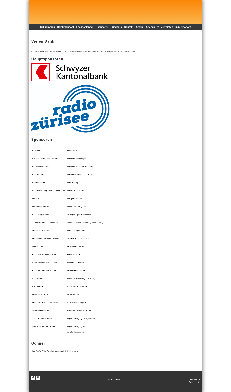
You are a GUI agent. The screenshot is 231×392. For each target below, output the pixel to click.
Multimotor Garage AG (76, 206)
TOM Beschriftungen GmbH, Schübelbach (60, 351)
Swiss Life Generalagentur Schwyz (81, 278)
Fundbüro (116, 27)
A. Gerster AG (37, 150)
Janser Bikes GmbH (40, 294)
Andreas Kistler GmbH (41, 166)
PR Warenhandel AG (75, 246)
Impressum (195, 379)
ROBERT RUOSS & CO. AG (78, 238)
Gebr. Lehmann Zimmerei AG (44, 254)
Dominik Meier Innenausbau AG (45, 222)
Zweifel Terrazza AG (75, 332)
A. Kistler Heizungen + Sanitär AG (46, 159)
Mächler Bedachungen (76, 159)
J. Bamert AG (37, 286)
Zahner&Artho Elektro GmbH (79, 310)
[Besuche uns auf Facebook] (33, 378)
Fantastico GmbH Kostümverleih (45, 238)
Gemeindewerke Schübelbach (44, 262)
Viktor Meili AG (73, 294)
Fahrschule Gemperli (40, 230)
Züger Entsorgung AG (76, 326)
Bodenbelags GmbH (40, 214)
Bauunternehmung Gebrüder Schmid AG (49, 190)
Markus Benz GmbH (75, 190)
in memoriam (183, 27)
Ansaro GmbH (38, 174)
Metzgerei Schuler (74, 199)
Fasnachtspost (84, 27)
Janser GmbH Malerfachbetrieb (45, 302)
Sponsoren (102, 27)
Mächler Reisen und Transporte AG (81, 166)
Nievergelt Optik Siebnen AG (79, 214)
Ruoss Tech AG (73, 254)
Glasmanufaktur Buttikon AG (44, 270)
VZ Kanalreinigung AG (76, 302)
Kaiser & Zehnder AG (40, 310)
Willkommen (47, 27)
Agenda (150, 27)
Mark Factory (72, 182)
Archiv (139, 27)
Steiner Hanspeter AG (76, 270)
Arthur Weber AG (39, 182)
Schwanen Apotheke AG (77, 262)
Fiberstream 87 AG (39, 246)
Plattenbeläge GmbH (76, 230)
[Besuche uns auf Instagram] (38, 378)
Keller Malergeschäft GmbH (43, 326)
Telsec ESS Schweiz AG (77, 286)
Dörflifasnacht (65, 27)
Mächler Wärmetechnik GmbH (79, 174)
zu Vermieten (165, 27)
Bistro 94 (35, 199)
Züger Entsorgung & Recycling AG (81, 318)
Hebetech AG (37, 278)
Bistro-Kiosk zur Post (40, 206)
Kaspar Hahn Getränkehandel (44, 318)
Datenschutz (194, 382)
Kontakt (128, 27)
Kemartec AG (72, 150)
